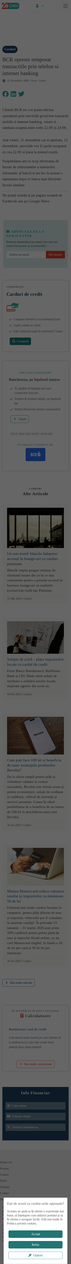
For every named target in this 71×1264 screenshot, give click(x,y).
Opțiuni (38, 1255)
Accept (35, 1234)
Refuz (35, 1244)
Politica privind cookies (21, 1223)
